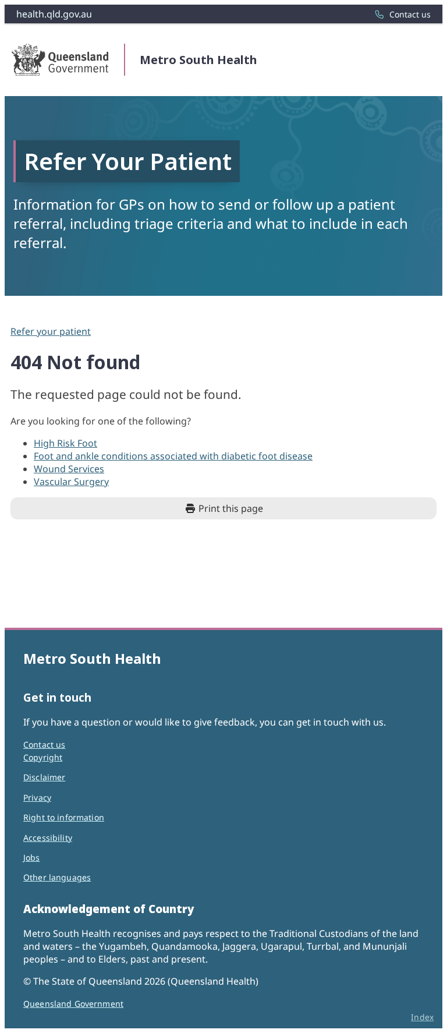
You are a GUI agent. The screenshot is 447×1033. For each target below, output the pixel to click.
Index (422, 1017)
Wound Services (69, 468)
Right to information (63, 817)
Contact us (44, 744)
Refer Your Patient (128, 161)
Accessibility (47, 837)
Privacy (37, 797)
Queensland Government (73, 1003)
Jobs (31, 857)
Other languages (57, 877)
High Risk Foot (65, 443)
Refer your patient (50, 331)
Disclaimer (44, 777)
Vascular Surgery (71, 481)
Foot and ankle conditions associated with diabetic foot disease (173, 456)
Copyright (42, 757)
